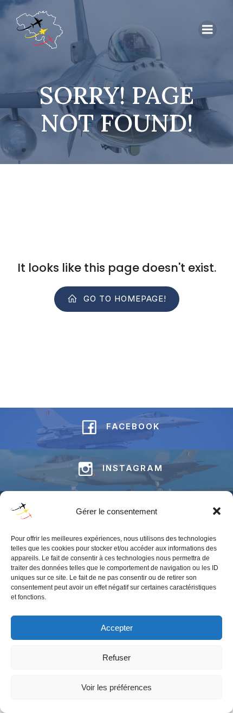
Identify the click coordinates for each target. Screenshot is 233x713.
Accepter (117, 627)
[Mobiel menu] (207, 30)
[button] (216, 511)
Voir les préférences (116, 687)
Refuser (116, 657)
